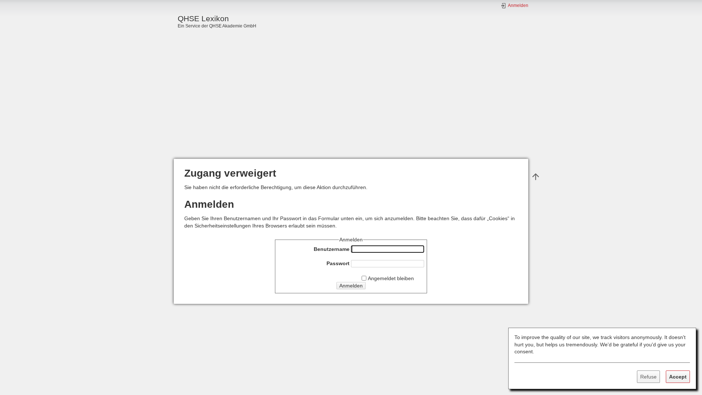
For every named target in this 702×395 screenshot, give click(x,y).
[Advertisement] (351, 104)
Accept (678, 377)
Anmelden (351, 286)
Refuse (648, 377)
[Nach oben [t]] (535, 176)
